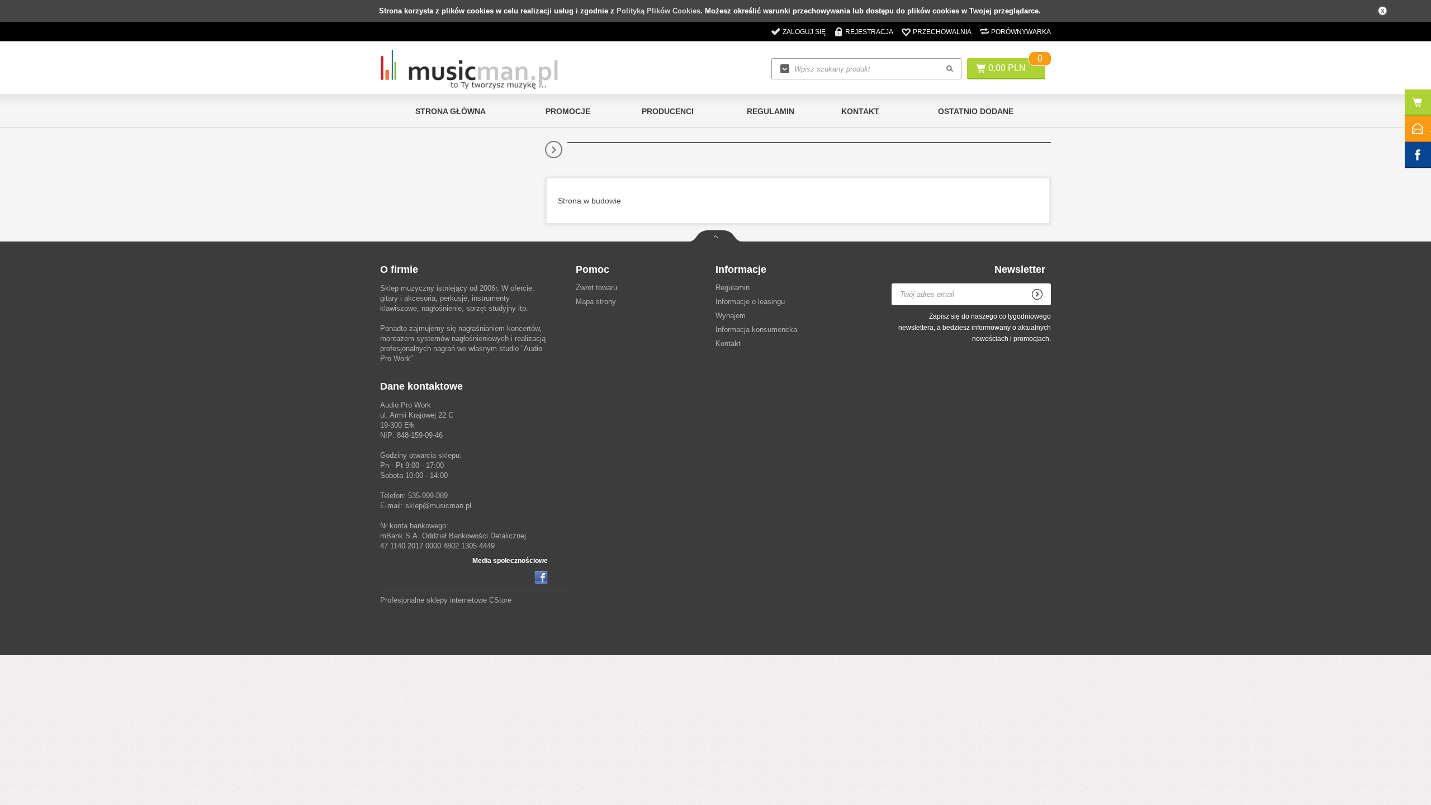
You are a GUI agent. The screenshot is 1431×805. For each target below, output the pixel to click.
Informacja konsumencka (756, 329)
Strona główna (450, 111)
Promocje (568, 111)
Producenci (668, 111)
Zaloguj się (804, 32)
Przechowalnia (942, 32)
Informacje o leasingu (750, 301)
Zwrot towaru (596, 287)
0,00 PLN (1007, 68)
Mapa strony (596, 301)
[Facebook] (541, 577)
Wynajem (731, 315)
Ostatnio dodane (975, 111)
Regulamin (770, 111)
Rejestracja (869, 32)
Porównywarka (1021, 32)
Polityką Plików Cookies (658, 11)
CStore (500, 600)
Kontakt (860, 111)
